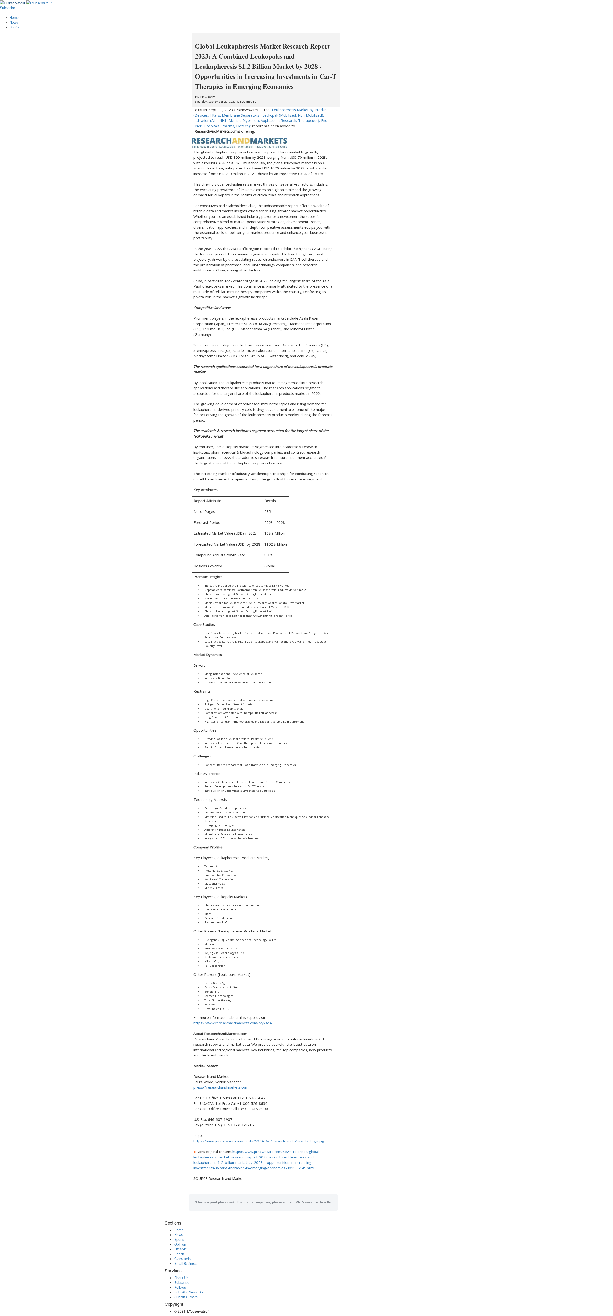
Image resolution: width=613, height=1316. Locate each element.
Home (14, 17)
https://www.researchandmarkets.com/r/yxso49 (233, 1023)
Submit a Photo (186, 1296)
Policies (180, 1287)
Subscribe (7, 7)
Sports (14, 27)
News (14, 22)
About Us (181, 1277)
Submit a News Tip (188, 1292)
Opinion (180, 1244)
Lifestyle (180, 1249)
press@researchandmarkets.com (220, 1087)
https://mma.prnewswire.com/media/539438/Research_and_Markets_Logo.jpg (258, 1141)
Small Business (185, 1263)
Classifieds (182, 1258)
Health (179, 1253)
